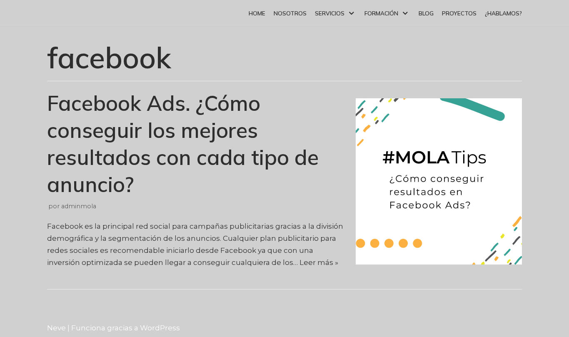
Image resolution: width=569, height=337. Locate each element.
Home (257, 13)
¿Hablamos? (503, 13)
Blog (426, 13)
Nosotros (290, 13)
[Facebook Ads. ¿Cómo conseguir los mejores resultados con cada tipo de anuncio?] (439, 262)
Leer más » (318, 262)
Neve (56, 328)
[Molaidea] (69, 13)
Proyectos (459, 13)
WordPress (160, 328)
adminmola (78, 206)
